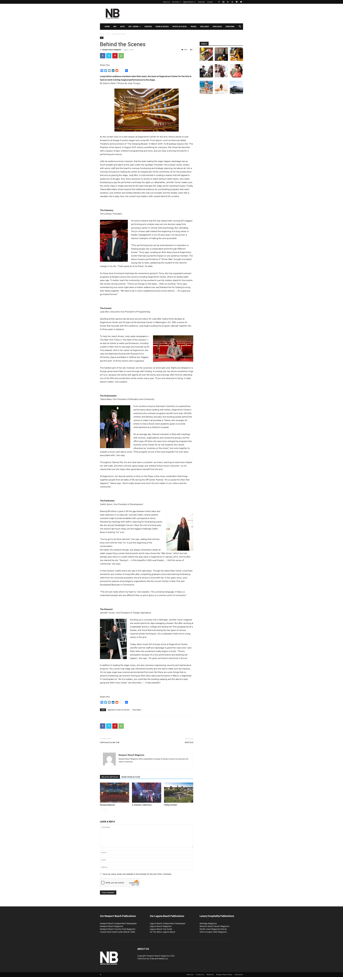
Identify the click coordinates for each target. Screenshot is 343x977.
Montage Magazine (208, 923)
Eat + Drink (133, 26)
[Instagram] (223, 2)
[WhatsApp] (121, 55)
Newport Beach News (224, 974)
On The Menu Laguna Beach (162, 932)
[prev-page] (101, 810)
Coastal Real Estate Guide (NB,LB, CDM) (117, 932)
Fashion (148, 26)
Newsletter (239, 974)
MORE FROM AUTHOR (131, 777)
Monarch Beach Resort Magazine (214, 926)
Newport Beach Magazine (111, 50)
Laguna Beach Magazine (161, 926)
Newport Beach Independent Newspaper (118, 923)
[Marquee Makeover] (114, 793)
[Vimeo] (237, 2)
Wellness (204, 26)
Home (107, 26)
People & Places (179, 26)
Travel (194, 26)
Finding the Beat (170, 805)
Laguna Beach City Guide (161, 929)
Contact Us (200, 974)
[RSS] (228, 2)
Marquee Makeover (107, 805)
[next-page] (106, 810)
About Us (166, 2)
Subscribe (201, 2)
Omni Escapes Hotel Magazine (213, 932)
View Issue (217, 26)
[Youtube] (241, 2)
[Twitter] (232, 2)
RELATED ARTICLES (110, 777)
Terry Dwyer (136, 710)
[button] (240, 26)
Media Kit (210, 974)
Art (114, 26)
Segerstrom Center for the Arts (118, 710)
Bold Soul (189, 742)
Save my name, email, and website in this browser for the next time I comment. (137, 874)
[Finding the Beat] (178, 793)
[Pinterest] (115, 55)
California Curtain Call (109, 742)
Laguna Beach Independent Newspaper (167, 923)
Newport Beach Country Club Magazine (117, 929)
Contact (210, 2)
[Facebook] (219, 2)
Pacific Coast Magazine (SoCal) (213, 929)
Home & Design (162, 26)
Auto (122, 26)
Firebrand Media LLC (159, 958)
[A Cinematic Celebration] (146, 793)
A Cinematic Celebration (142, 805)
